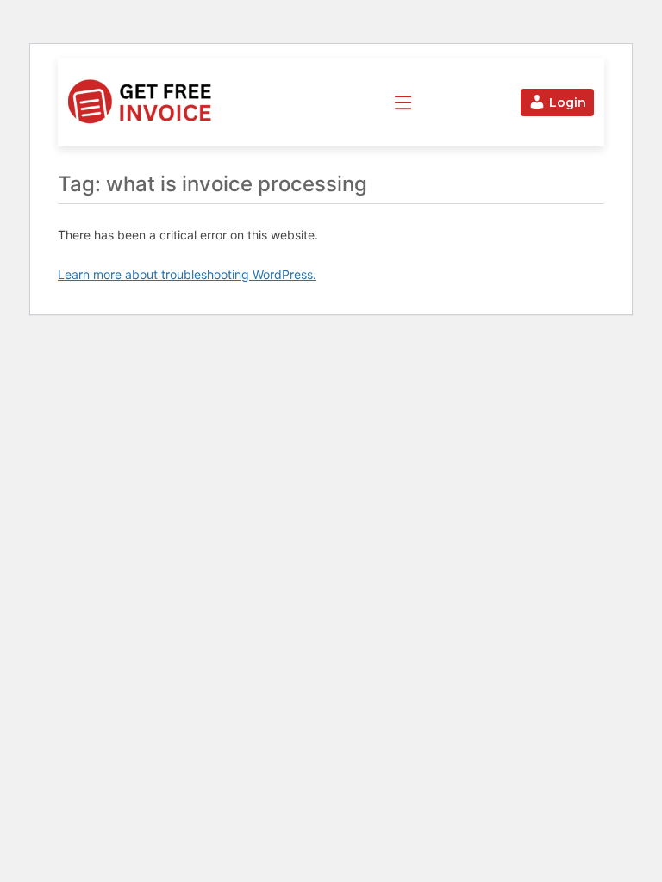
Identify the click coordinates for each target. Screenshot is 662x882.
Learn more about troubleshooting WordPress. (187, 274)
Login (567, 102)
